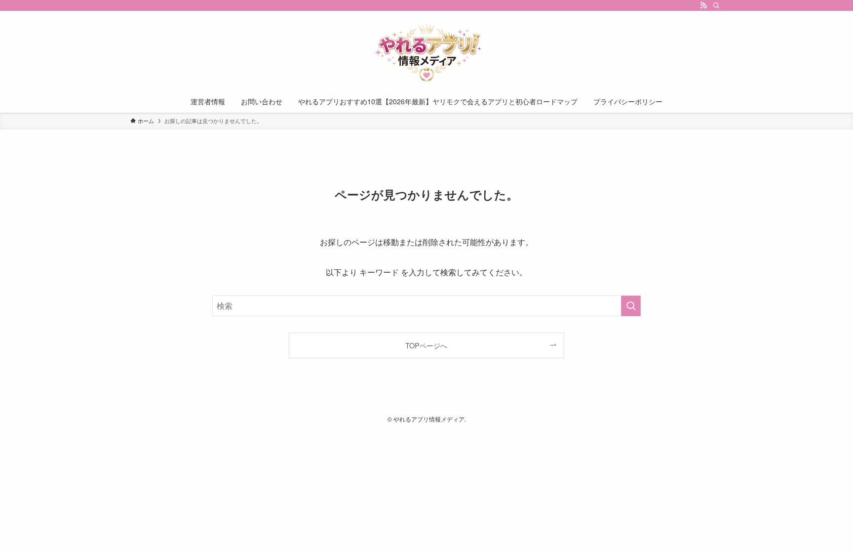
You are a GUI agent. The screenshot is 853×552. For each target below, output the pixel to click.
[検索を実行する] (631, 306)
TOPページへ (426, 345)
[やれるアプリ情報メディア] (426, 52)
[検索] (716, 5)
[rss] (703, 5)
